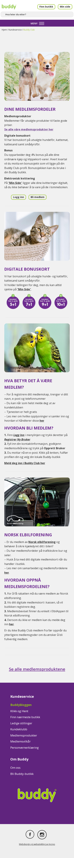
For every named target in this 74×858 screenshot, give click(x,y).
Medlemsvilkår (20, 741)
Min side (65, 6)
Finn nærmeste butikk (25, 717)
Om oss (15, 768)
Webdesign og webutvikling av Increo (37, 844)
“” (24, 289)
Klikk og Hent (19, 711)
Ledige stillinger (21, 723)
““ (15, 183)
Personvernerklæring (24, 748)
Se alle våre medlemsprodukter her (28, 129)
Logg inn (18, 197)
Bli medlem (37, 197)
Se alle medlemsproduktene (37, 669)
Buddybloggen (21, 705)
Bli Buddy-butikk (22, 774)
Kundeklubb (18, 729)
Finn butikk (46, 6)
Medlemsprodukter (23, 735)
